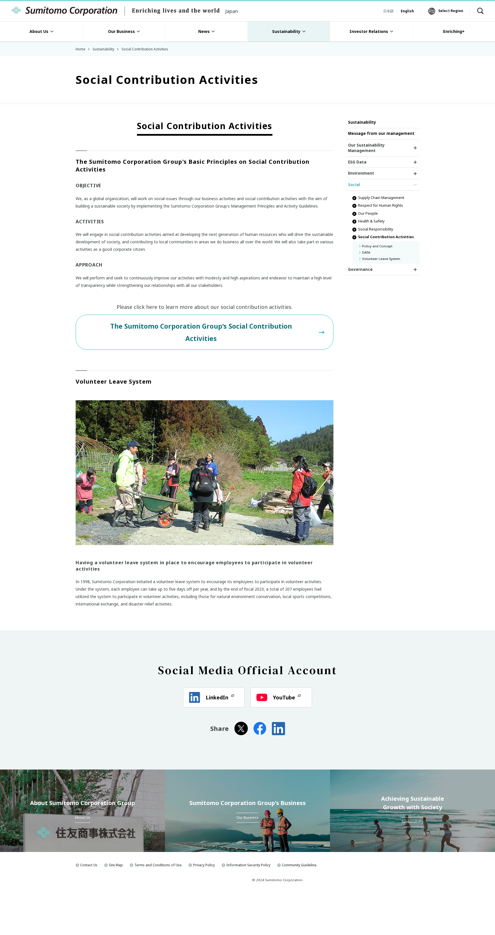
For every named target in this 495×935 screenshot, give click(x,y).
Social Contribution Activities (386, 236)
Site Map (116, 865)
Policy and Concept (377, 246)
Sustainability (362, 122)
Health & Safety (371, 221)
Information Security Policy (248, 865)
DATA (366, 252)
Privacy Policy (204, 865)
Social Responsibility (375, 229)
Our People (368, 213)
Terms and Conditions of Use (158, 865)
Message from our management (381, 133)
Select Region (450, 10)
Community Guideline (299, 865)
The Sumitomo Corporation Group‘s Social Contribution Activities (201, 332)
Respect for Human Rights (380, 205)
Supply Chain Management (381, 197)
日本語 (388, 11)
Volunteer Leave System (381, 259)
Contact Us (88, 865)
